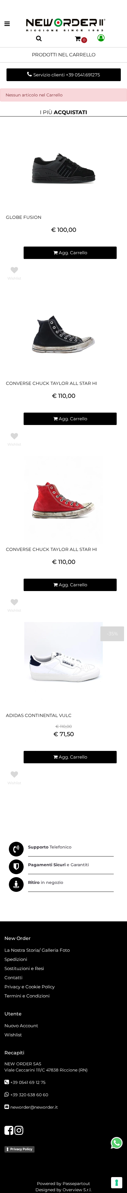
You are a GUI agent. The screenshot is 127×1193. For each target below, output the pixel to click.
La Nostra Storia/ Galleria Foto (37, 950)
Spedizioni (15, 959)
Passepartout (76, 1183)
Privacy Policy (21, 1149)
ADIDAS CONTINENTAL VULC (38, 715)
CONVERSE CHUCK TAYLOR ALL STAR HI (51, 383)
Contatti (13, 977)
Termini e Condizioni (27, 996)
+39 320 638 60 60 (29, 1094)
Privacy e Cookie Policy (29, 986)
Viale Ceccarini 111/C (46, 1070)
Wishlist (13, 1035)
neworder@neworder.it (34, 1107)
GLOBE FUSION (23, 217)
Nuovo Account (21, 1025)
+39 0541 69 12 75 (27, 1082)
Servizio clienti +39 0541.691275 (66, 75)
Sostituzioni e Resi (24, 968)
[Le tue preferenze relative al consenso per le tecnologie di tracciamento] (116, 1182)
